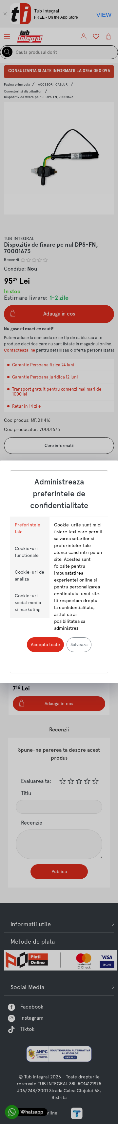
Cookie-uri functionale (27, 552)
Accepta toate (45, 644)
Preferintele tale (27, 528)
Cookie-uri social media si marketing (28, 602)
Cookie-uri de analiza (29, 575)
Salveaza (79, 644)
